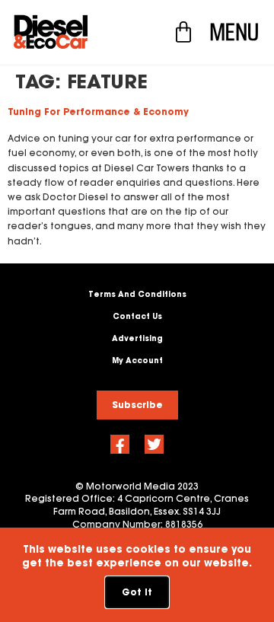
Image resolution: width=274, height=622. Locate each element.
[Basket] (183, 32)
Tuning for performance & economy (98, 111)
